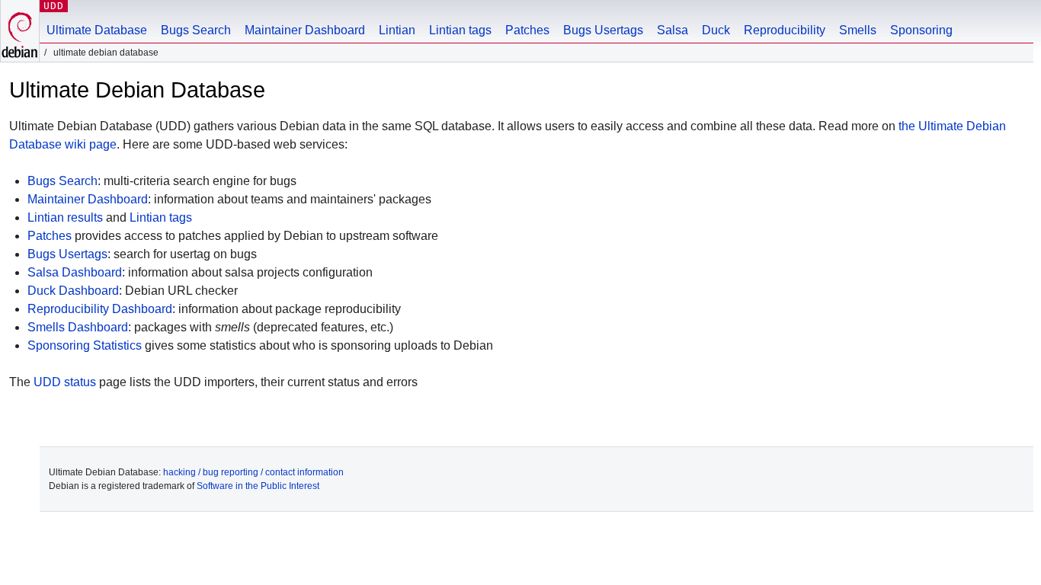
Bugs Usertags (603, 30)
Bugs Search (196, 30)
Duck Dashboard (73, 290)
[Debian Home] (20, 31)
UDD (53, 5)
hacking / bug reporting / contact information (253, 472)
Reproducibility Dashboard (99, 308)
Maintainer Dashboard (305, 30)
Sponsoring (921, 30)
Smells (857, 30)
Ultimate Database (96, 30)
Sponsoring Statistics (84, 345)
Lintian (397, 30)
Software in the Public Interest (258, 486)
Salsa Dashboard (74, 272)
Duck (716, 30)
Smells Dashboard (77, 327)
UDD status (65, 382)
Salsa (672, 30)
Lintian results (65, 217)
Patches (527, 30)
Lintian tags (460, 30)
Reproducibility (784, 30)
